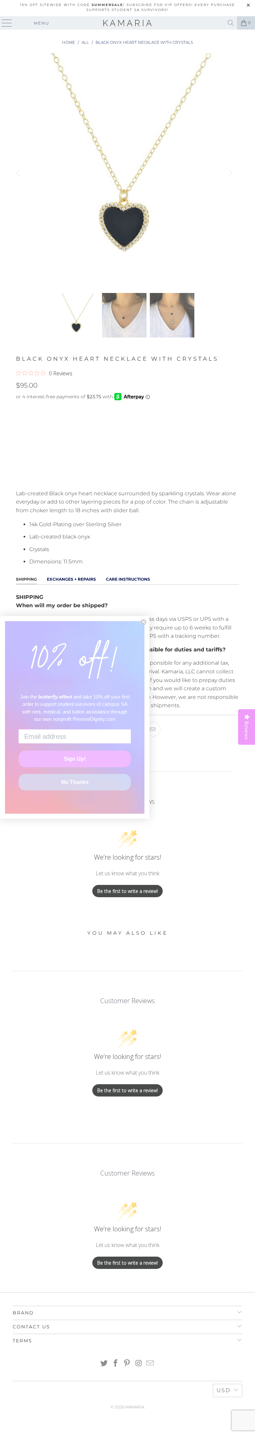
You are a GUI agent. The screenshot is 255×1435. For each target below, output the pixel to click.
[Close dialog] (143, 622)
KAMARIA (135, 1406)
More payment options (128, 476)
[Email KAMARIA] (150, 1364)
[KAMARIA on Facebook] (116, 1364)
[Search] (230, 23)
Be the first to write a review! (127, 891)
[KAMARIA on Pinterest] (127, 1364)
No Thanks (75, 782)
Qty (20, 410)
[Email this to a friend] (153, 729)
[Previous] (19, 173)
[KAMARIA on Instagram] (139, 1364)
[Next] (229, 173)
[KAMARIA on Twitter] (104, 1364)
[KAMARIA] (127, 23)
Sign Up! (75, 759)
